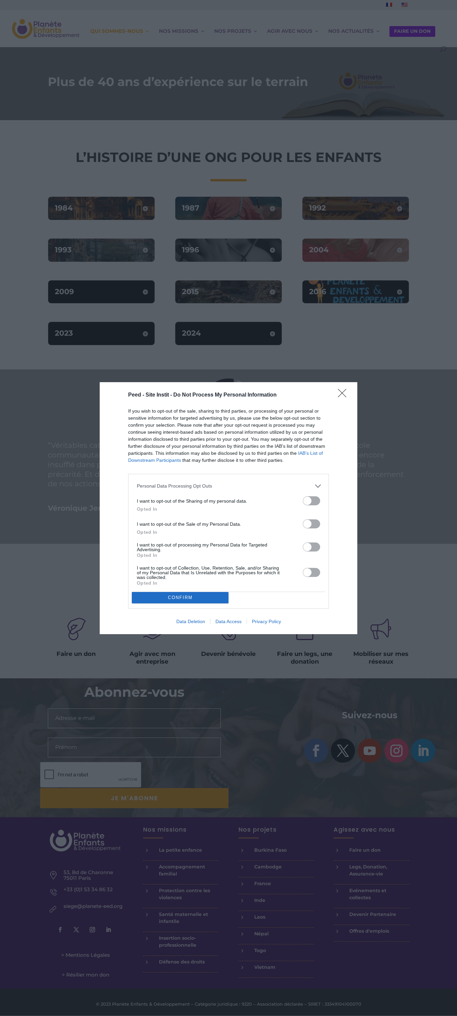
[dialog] (228, 508)
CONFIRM (180, 597)
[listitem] (228, 486)
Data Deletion (190, 621)
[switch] (311, 500)
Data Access (228, 621)
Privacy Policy (266, 621)
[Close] (344, 395)
